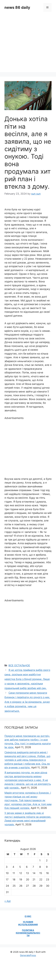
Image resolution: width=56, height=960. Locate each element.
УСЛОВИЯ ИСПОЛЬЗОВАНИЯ (28, 923)
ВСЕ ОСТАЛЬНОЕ (19, 665)
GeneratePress (28, 955)
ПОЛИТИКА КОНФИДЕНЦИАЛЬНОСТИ (28, 933)
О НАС (28, 916)
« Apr (7, 901)
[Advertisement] (28, 44)
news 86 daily (17, 7)
